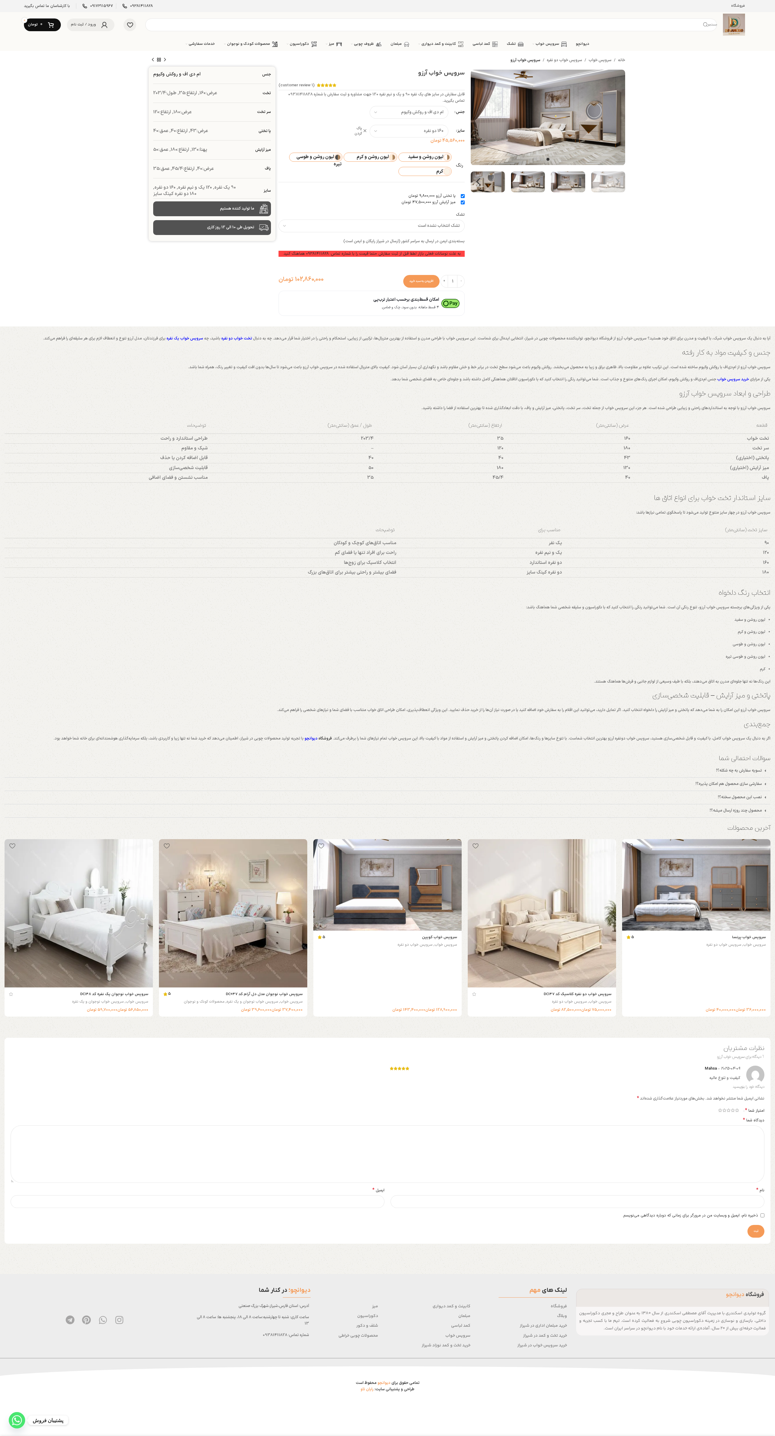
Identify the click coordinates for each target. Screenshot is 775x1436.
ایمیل (378, 1190)
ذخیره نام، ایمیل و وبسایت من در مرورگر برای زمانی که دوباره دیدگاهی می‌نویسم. (690, 1216)
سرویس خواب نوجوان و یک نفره (252, 1001)
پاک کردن (358, 131)
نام (760, 1190)
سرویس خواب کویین (439, 937)
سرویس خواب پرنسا (749, 937)
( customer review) (297, 85)
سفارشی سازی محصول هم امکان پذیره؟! (728, 784)
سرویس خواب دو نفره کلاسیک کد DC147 (578, 994)
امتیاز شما (754, 1110)
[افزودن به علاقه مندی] (629, 846)
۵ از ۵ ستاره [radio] (720, 1110)
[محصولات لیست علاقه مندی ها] (129, 25)
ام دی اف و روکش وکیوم (177, 74)
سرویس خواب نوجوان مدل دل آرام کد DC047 (264, 994)
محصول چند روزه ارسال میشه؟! (736, 811)
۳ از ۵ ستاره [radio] (728, 1110)
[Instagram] (119, 1320)
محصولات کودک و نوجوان (204, 1001)
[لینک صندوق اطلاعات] (137, 6)
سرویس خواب (600, 60)
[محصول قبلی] (165, 60)
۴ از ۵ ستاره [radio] (724, 1110)
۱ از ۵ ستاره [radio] (737, 1110)
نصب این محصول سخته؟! (740, 797)
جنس (460, 112)
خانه (621, 60)
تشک (460, 215)
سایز (461, 131)
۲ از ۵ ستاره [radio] (732, 1110)
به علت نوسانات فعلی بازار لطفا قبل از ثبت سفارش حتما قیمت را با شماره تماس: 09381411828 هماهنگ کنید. (372, 254)
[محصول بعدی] (153, 60)
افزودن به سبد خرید (421, 281)
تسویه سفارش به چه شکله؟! (739, 771)
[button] (387, 771)
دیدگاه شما (753, 1120)
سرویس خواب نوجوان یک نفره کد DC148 (114, 994)
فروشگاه (325, 739)
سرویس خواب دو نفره (564, 60)
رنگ (459, 165)
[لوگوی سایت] (734, 25)
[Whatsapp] (103, 1320)
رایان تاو (367, 1389)
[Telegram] (70, 1320)
